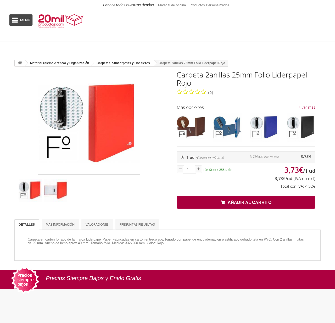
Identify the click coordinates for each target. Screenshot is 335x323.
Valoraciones (97, 224)
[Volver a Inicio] (20, 63)
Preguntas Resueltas (137, 224)
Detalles (27, 224)
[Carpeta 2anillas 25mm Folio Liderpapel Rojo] (30, 190)
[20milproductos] (61, 21)
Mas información (60, 224)
